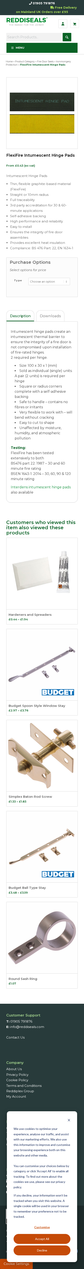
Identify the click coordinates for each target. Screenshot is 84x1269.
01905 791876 (44, 3)
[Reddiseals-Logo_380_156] (27, 23)
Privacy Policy (17, 1075)
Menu (20, 47)
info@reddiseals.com (27, 1027)
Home (9, 61)
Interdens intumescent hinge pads (41, 487)
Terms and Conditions (24, 1086)
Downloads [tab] (50, 316)
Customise (42, 1227)
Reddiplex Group (20, 1091)
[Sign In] (63, 23)
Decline (42, 1250)
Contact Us (15, 1037)
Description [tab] (20, 316)
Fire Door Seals (45, 61)
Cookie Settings (16, 1264)
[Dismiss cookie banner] (68, 1120)
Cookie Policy (17, 1080)
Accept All (42, 1239)
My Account (16, 1096)
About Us (14, 1069)
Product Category (25, 61)
